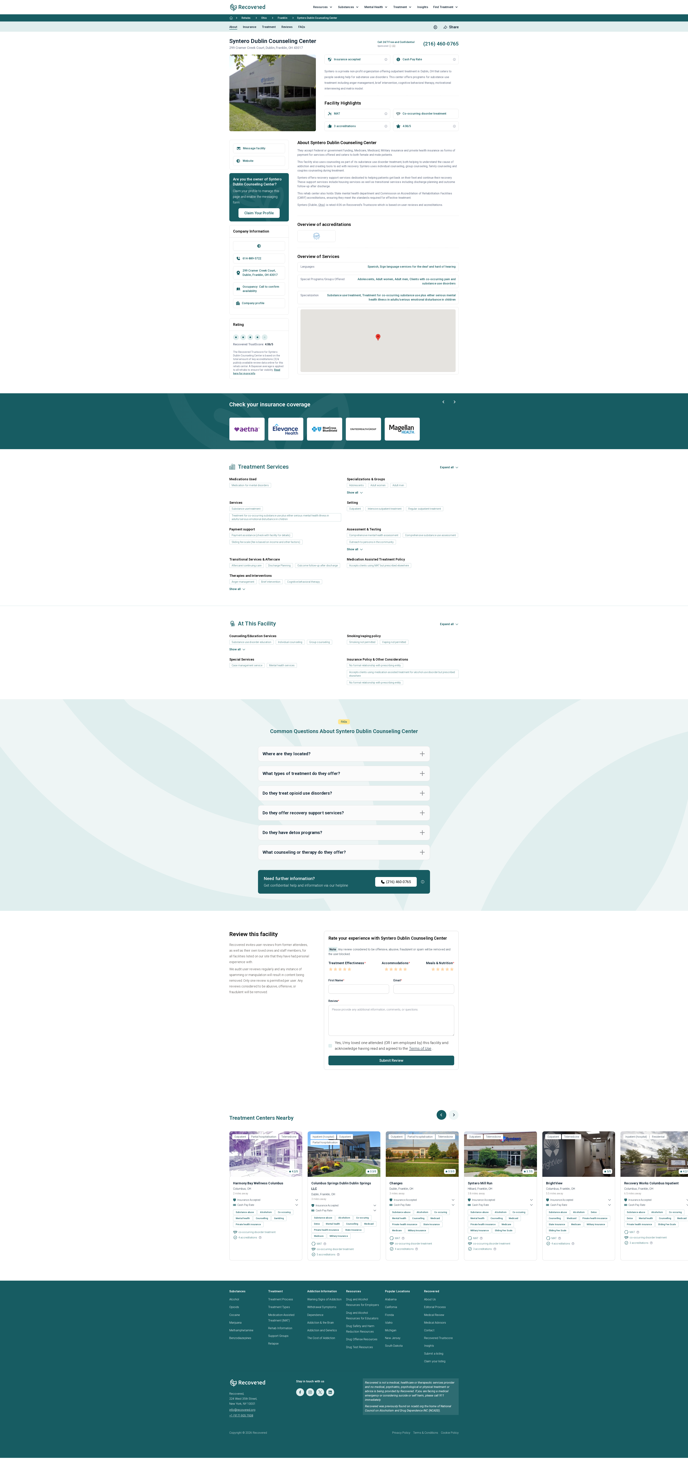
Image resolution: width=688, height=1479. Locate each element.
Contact (429, 1330)
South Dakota (394, 1345)
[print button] (435, 27)
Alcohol (234, 1299)
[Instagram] (310, 1392)
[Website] (259, 246)
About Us (430, 1299)
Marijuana (235, 1322)
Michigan (390, 1330)
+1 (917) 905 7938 (241, 1415)
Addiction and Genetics (322, 1330)
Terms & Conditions (425, 1432)
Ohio (264, 17)
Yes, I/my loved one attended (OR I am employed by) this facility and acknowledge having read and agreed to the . (391, 1045)
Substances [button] (346, 7)
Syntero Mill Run (480, 1183)
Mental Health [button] (373, 7)
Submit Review (391, 1060)
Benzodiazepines (240, 1338)
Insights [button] (422, 7)
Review (333, 1001)
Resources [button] (320, 7)
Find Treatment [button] (443, 7)
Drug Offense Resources (362, 1339)
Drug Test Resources (359, 1347)
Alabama (390, 1299)
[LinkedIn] (330, 1392)
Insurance (249, 27)
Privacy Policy (401, 1432)
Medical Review (434, 1315)
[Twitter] (320, 1392)
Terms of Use (420, 1048)
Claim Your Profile (259, 213)
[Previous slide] (443, 402)
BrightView (554, 1183)
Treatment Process (280, 1299)
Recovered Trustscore (438, 1338)
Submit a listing (433, 1353)
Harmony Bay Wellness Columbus (258, 1183)
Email (397, 980)
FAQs (301, 27)
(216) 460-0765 (398, 882)
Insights (429, 1345)
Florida (389, 1315)
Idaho (389, 1322)
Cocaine (234, 1315)
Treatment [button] (400, 7)
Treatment (269, 27)
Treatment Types (279, 1307)
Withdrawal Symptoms (321, 1307)
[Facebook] (300, 1392)
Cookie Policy (450, 1432)
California (391, 1307)
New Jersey (392, 1338)
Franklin (282, 17)
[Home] (231, 18)
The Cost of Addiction (321, 1338)
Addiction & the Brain (320, 1322)
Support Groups (278, 1336)
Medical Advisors (435, 1322)
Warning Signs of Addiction (324, 1299)
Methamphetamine (241, 1330)
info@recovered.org (242, 1410)
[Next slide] (454, 402)
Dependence (315, 1315)
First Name (335, 980)
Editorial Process (435, 1307)
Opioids (234, 1307)
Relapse (273, 1343)
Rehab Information (280, 1328)
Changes (396, 1183)
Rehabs (246, 17)
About (233, 27)
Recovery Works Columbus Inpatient (651, 1183)
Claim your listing (435, 1361)
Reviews (287, 27)
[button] (390, 46)
